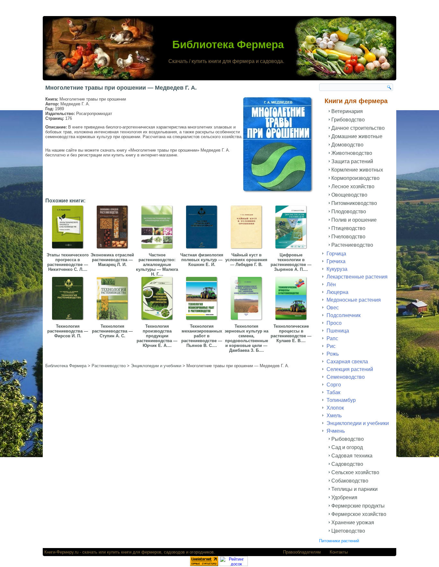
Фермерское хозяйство (358, 514)
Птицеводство (348, 228)
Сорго (334, 384)
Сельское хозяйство (355, 472)
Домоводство (347, 144)
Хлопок (335, 408)
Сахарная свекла (347, 361)
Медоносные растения (354, 300)
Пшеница (338, 330)
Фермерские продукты (358, 506)
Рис (331, 346)
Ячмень (336, 431)
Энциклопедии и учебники (358, 423)
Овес (333, 307)
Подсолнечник (344, 315)
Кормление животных (357, 170)
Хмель (334, 415)
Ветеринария (347, 111)
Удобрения (344, 497)
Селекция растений (350, 369)
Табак (333, 392)
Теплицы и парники (354, 489)
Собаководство (349, 480)
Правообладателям (302, 552)
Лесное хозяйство (352, 186)
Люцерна (337, 292)
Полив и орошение (354, 220)
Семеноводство (346, 377)
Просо (334, 323)
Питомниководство (354, 203)
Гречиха (336, 261)
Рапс (332, 338)
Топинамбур (341, 400)
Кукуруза (337, 269)
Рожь (333, 354)
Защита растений (352, 161)
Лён (331, 284)
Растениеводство (352, 245)
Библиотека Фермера (228, 44)
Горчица (336, 253)
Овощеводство (349, 195)
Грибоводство (348, 119)
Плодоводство (348, 211)
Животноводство (351, 153)
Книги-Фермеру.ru (61, 552)
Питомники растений (339, 540)
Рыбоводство (347, 439)
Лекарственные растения (357, 276)
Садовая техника (351, 455)
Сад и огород (347, 447)
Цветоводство (348, 531)
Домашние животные (356, 136)
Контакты (339, 552)
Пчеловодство (348, 236)
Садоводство (347, 464)
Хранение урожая (352, 522)
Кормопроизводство (355, 178)
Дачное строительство (358, 128)
